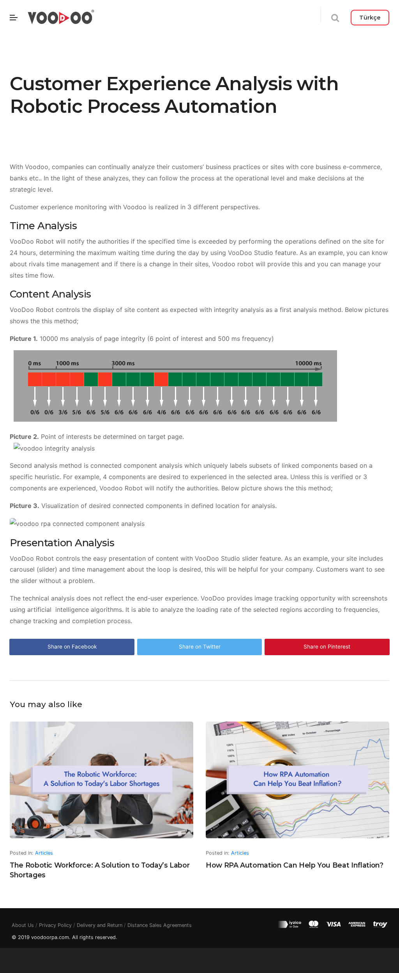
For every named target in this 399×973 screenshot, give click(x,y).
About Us (23, 925)
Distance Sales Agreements (159, 925)
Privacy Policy (55, 925)
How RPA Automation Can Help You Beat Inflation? (294, 865)
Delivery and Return (99, 925)
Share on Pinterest (327, 646)
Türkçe (370, 17)
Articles (44, 853)
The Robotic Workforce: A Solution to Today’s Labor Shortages (99, 870)
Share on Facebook (72, 646)
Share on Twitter (200, 646)
